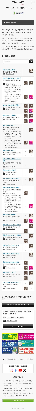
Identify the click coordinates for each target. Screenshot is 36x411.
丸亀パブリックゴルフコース (11, 253)
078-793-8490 (12, 321)
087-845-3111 (10, 276)
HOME (3, 359)
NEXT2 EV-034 (12, 359)
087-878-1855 (10, 239)
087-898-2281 (10, 229)
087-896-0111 (10, 174)
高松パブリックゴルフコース (11, 245)
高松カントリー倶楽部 (9, 214)
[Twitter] (24, 370)
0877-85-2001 (10, 193)
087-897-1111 (10, 74)
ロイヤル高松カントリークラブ (12, 282)
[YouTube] (20, 370)
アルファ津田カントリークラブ (12, 78)
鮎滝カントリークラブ (9, 69)
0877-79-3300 (10, 268)
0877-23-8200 (10, 257)
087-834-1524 (10, 249)
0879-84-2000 (10, 184)
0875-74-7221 (10, 119)
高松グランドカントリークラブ (12, 225)
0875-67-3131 (10, 109)
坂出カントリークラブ (9, 125)
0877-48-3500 (10, 129)
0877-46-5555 (10, 220)
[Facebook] (16, 370)
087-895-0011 (10, 154)
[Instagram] (11, 370)
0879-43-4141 (10, 84)
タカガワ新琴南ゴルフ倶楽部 (11, 187)
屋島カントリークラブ (9, 272)
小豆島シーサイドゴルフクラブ (12, 178)
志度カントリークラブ (9, 170)
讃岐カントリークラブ (9, 150)
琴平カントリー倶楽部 (9, 115)
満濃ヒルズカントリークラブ (11, 262)
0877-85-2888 (10, 166)
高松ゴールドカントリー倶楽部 (12, 235)
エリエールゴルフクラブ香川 (11, 105)
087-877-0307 (10, 288)
